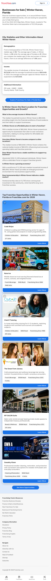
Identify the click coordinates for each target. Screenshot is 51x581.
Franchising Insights (8, 534)
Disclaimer (5, 525)
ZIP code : (8, 88)
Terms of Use (6, 537)
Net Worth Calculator (9, 513)
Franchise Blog (7, 531)
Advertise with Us (8, 549)
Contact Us (5, 552)
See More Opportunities (25, 487)
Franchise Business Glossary (11, 501)
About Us (5, 546)
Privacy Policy (6, 528)
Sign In (42, 3)
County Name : (9, 90)
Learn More (42, 243)
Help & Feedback (7, 555)
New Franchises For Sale (10, 507)
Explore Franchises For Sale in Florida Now (25, 100)
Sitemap (5, 558)
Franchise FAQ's (7, 516)
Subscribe (5, 561)
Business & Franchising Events (12, 510)
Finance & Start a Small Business (12, 504)
